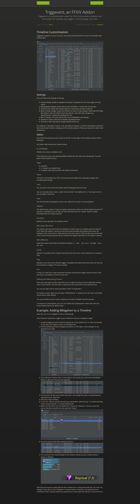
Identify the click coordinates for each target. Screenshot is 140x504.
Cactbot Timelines (57, 36)
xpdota (50, 24)
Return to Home (97, 3)
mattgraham (100, 24)
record (48, 314)
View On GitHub (43, 3)
